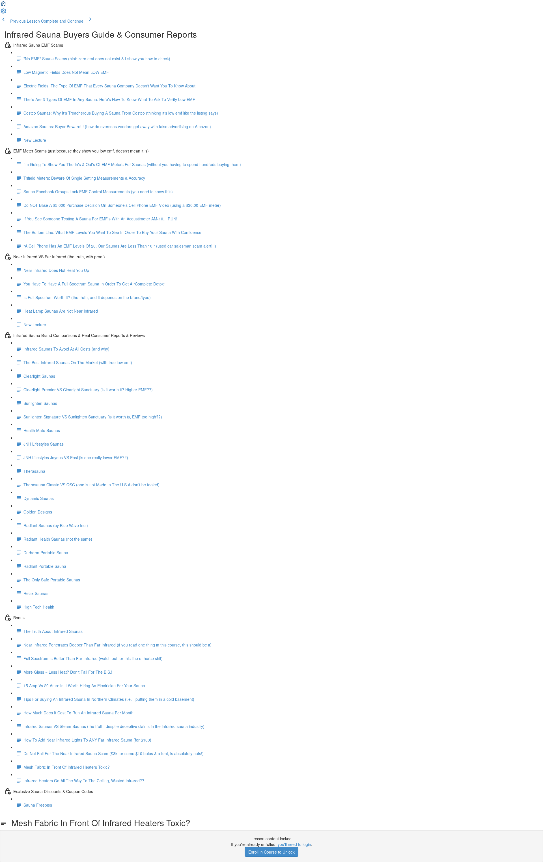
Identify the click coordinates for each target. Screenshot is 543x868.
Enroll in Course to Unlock (271, 852)
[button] (3, 5)
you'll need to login (294, 844)
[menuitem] (3, 13)
